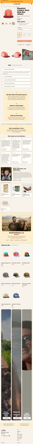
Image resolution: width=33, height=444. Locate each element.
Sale (18, 440)
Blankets (18, 431)
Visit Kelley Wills (15, 180)
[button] (3, 4)
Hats (18, 432)
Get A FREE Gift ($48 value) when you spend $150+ (16, 1)
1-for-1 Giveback (23, 129)
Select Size (19, 27)
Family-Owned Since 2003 (24, 425)
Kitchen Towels (19, 434)
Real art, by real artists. (19, 18)
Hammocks (19, 438)
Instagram (19, 180)
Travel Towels (19, 435)
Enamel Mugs (19, 437)
